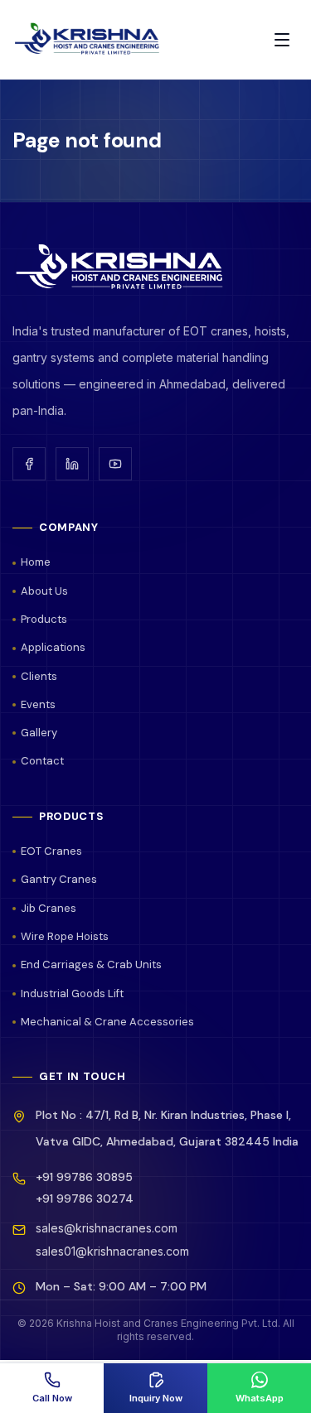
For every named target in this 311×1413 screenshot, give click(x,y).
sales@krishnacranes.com (106, 1228)
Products (44, 619)
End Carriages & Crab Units (91, 964)
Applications (53, 647)
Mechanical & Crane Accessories (107, 1022)
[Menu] (282, 39)
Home (36, 562)
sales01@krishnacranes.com (112, 1251)
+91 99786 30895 (84, 1176)
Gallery (39, 733)
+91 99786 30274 (85, 1198)
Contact (42, 761)
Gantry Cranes (59, 879)
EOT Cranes (51, 851)
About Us (44, 591)
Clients (39, 676)
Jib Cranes (48, 908)
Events (38, 704)
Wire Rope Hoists (65, 936)
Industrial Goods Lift (72, 993)
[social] (29, 463)
